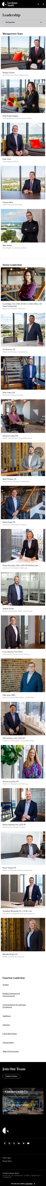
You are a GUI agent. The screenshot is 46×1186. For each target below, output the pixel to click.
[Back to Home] (5, 1131)
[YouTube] (28, 1143)
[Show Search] (38, 4)
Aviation (6, 985)
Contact (11, 1110)
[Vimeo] (23, 1143)
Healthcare (7, 1016)
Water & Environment (11, 1051)
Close (34, 1183)
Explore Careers (11, 1076)
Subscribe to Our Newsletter (18, 1105)
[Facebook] (5, 1143)
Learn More (29, 1183)
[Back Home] (9, 4)
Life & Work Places (10, 1034)
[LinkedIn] (19, 1143)
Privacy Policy (7, 1161)
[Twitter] (14, 1143)
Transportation (8, 1042)
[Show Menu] (43, 4)
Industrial (6, 1025)
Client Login (7, 1158)
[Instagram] (9, 1143)
